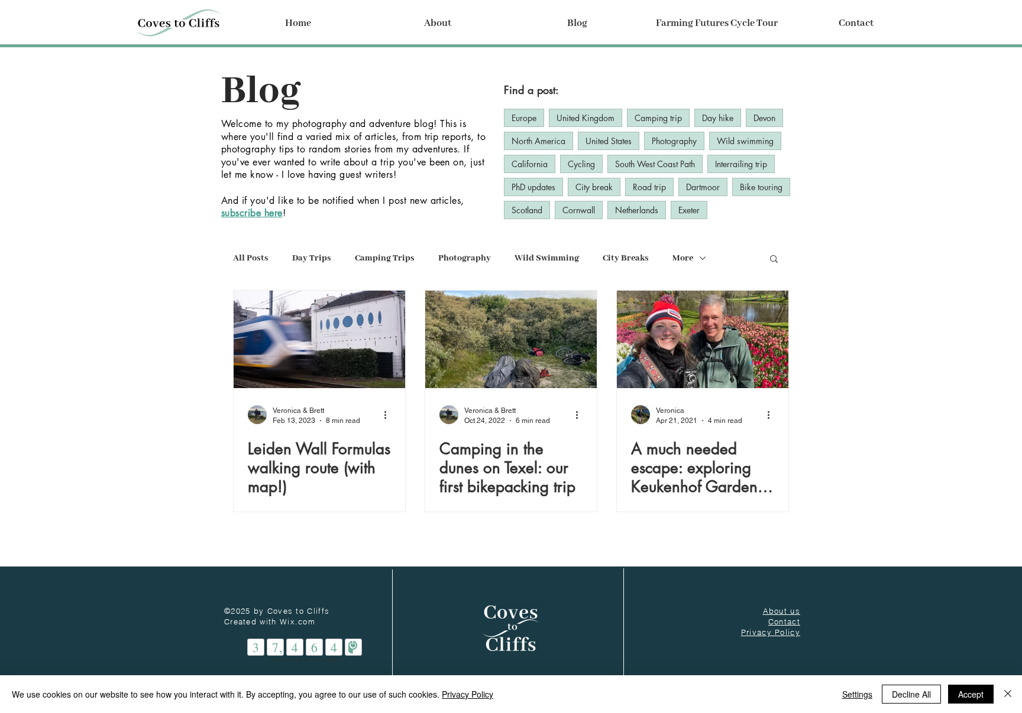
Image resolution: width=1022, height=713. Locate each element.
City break (594, 187)
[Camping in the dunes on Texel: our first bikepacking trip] (511, 339)
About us (781, 611)
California (530, 164)
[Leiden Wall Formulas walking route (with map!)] (319, 339)
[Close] (1008, 694)
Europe (524, 117)
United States (609, 140)
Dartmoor (703, 187)
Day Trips (311, 258)
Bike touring (761, 187)
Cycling (581, 164)
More (682, 258)
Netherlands (636, 210)
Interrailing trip (741, 164)
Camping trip (658, 117)
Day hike (717, 117)
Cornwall (578, 210)
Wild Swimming (547, 258)
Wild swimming (745, 140)
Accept (971, 694)
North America (538, 140)
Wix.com (297, 621)
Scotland (527, 210)
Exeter (689, 210)
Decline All (911, 694)
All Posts (251, 258)
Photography (674, 140)
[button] (437, 23)
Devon (764, 117)
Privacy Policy (467, 694)
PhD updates (533, 187)
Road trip (649, 187)
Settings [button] (857, 694)
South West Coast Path (655, 164)
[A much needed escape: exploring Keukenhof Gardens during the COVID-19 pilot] (702, 339)
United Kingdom (586, 117)
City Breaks (626, 258)
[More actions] (389, 415)
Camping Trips (385, 258)
